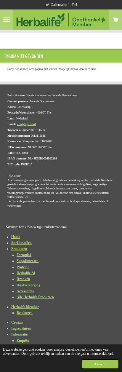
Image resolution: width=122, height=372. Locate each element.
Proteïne (23, 267)
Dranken (23, 279)
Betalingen (25, 313)
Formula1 (24, 255)
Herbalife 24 (26, 273)
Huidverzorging (28, 285)
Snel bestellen (21, 243)
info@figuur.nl (26, 124)
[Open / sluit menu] (6, 19)
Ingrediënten (21, 328)
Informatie (19, 334)
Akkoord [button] (100, 364)
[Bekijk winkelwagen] (115, 19)
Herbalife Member (25, 307)
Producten (19, 249)
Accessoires (25, 291)
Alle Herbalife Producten (35, 297)
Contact (17, 322)
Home (15, 237)
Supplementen (27, 261)
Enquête (23, 341)
